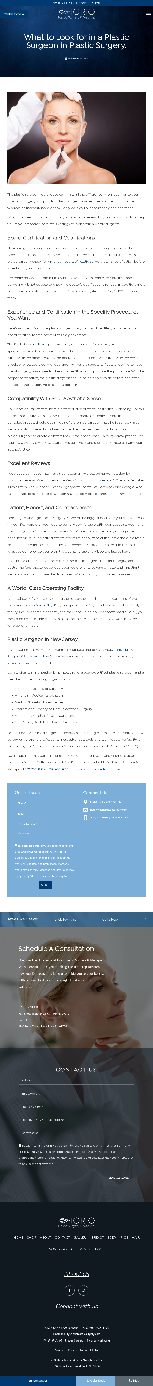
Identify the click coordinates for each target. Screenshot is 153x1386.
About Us (76, 1274)
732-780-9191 (34, 769)
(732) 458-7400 (119, 817)
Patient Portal (77, 3)
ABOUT (45, 1238)
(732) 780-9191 (99, 817)
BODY (111, 1238)
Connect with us (76, 1306)
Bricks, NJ (96, 801)
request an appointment (93, 769)
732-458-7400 (58, 769)
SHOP (31, 1238)
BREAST (98, 1238)
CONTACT (62, 1238)
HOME (18, 1238)
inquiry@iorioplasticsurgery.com (108, 809)
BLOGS (99, 1249)
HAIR (136, 1238)
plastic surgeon (100, 480)
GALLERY (81, 1238)
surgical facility (40, 605)
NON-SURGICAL (61, 1249)
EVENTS (84, 1249)
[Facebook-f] (70, 1290)
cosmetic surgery (40, 344)
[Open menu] (148, 14)
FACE (124, 1238)
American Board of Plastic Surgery (75, 262)
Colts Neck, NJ (112, 801)
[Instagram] (83, 1290)
